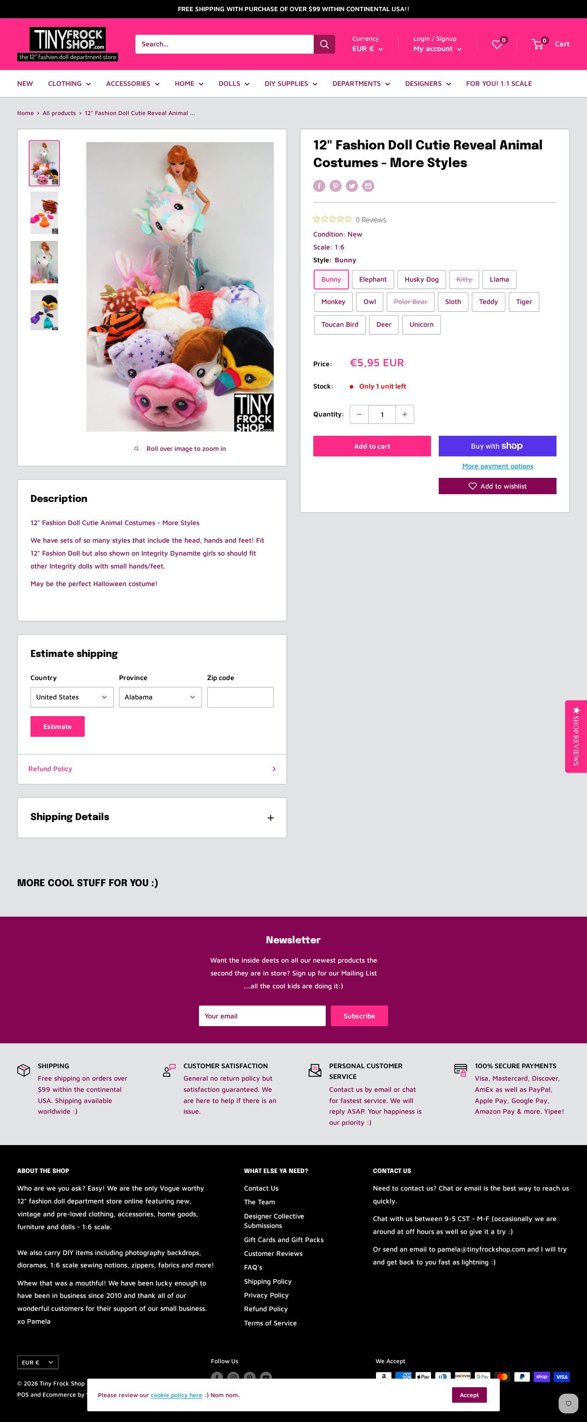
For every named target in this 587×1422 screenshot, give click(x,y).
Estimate (57, 726)
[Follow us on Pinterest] (250, 1378)
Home (25, 112)
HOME (184, 83)
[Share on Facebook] (319, 185)
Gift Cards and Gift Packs (284, 1239)
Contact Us (261, 1188)
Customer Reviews (273, 1253)
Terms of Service (270, 1323)
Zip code (220, 677)
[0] (497, 44)
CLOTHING (65, 83)
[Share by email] (368, 185)
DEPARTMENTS (357, 83)
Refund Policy (50, 768)
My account (434, 48)
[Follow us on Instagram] (233, 1378)
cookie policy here (176, 1394)
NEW (25, 83)
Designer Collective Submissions (274, 1220)
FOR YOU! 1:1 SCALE (499, 83)
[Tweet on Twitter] (352, 185)
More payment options (497, 466)
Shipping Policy (268, 1281)
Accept (469, 1394)
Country (44, 677)
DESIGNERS (423, 83)
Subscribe (359, 1016)
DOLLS (229, 83)
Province (133, 677)
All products (59, 112)
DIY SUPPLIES (286, 83)
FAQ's (253, 1267)
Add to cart (372, 446)
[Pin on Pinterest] (336, 185)
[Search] (324, 44)
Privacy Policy (266, 1295)
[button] (497, 486)
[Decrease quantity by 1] (359, 414)
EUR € (30, 1362)
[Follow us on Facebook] (217, 1378)
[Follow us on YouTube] (266, 1378)
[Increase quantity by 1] (405, 414)
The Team (259, 1202)
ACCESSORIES (128, 83)
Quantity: (329, 414)
